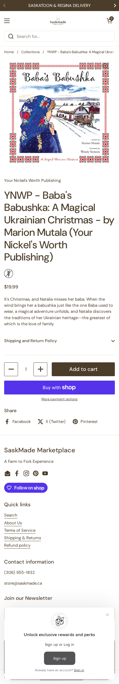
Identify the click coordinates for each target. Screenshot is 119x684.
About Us (13, 523)
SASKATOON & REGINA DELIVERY (59, 5)
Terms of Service (19, 530)
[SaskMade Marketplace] (58, 20)
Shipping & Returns (22, 538)
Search (10, 515)
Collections (30, 52)
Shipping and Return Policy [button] (30, 341)
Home (9, 52)
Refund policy (17, 545)
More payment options (59, 399)
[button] (109, 20)
